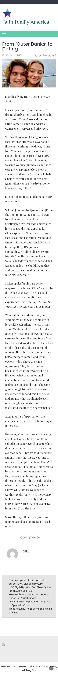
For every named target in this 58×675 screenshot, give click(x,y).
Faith (19, 55)
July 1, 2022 (9, 55)
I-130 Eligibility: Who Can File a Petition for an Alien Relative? (30, 589)
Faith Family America (25, 22)
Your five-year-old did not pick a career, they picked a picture (27, 581)
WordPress (21, 666)
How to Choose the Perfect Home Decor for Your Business (28, 596)
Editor (26, 551)
